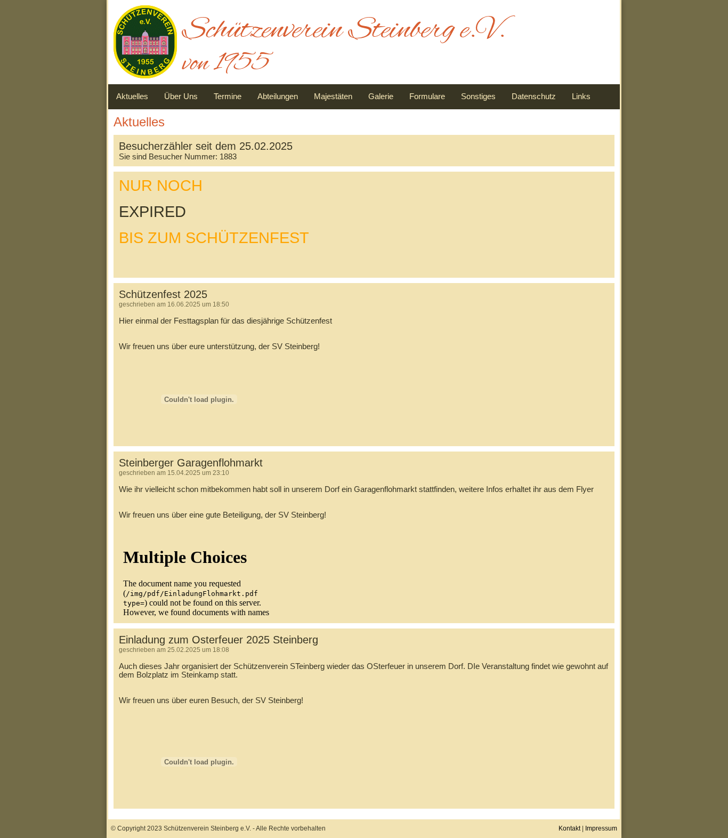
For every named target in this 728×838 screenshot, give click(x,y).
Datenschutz (534, 96)
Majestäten (333, 96)
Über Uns (181, 96)
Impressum (601, 828)
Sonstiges (478, 96)
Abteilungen (277, 96)
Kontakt (569, 828)
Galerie (380, 96)
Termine (227, 96)
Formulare (427, 96)
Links (581, 96)
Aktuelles (132, 96)
